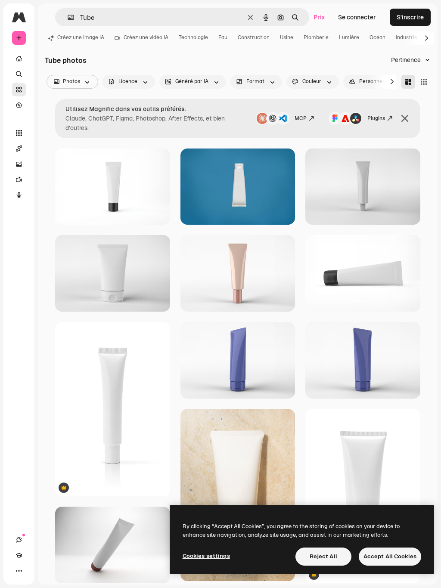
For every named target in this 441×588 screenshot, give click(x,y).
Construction (254, 37)
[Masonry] (408, 82)
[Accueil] (19, 58)
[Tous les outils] (19, 133)
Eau (222, 37)
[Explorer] (19, 105)
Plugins (376, 118)
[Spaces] (19, 148)
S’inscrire (410, 17)
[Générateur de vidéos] (19, 179)
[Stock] (19, 89)
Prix (319, 17)
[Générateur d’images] (19, 164)
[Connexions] (19, 540)
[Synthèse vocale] (19, 195)
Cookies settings (206, 556)
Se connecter (357, 17)
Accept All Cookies (389, 556)
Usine (286, 37)
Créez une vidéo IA (146, 37)
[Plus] (19, 571)
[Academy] (19, 555)
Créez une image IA (80, 37)
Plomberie (316, 37)
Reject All (323, 556)
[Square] (424, 82)
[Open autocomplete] (67, 17)
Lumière (349, 37)
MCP (301, 118)
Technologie (193, 37)
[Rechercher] (19, 74)
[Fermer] (405, 118)
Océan (377, 37)
